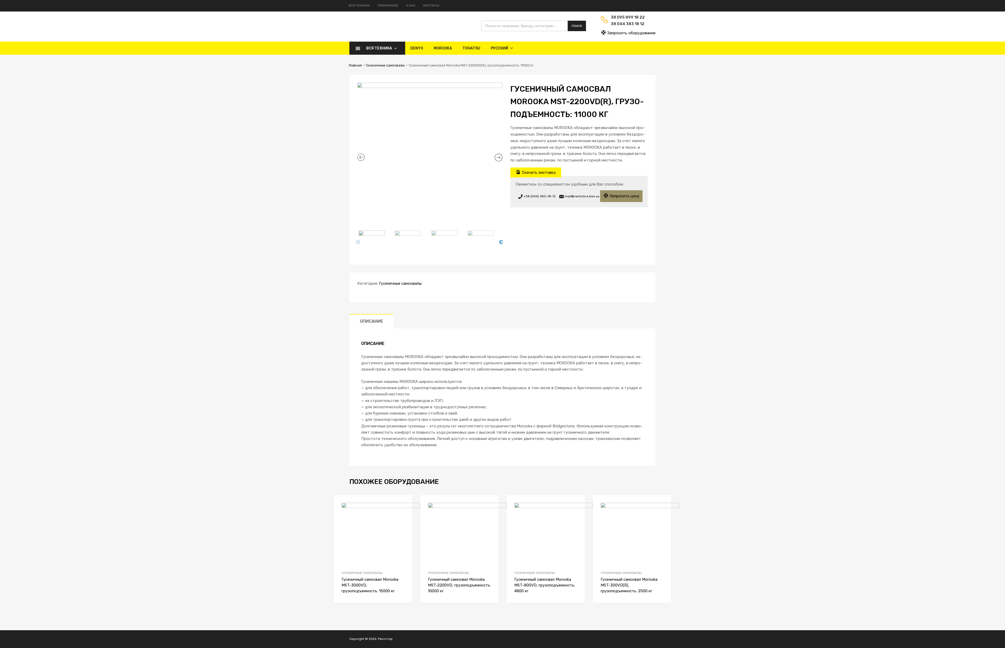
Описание (371, 321)
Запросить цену (623, 196)
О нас (410, 5)
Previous (358, 242)
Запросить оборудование (631, 33)
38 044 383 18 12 (623, 23)
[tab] (371, 321)
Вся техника (359, 5)
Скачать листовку (538, 172)
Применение (388, 5)
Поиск (577, 26)
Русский (499, 48)
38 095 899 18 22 (623, 17)
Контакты (431, 5)
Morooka (443, 48)
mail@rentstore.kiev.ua (581, 196)
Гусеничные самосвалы (385, 65)
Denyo (416, 48)
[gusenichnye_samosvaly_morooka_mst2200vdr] (429, 137)
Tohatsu (471, 48)
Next (501, 242)
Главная (355, 65)
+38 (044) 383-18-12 (539, 196)
